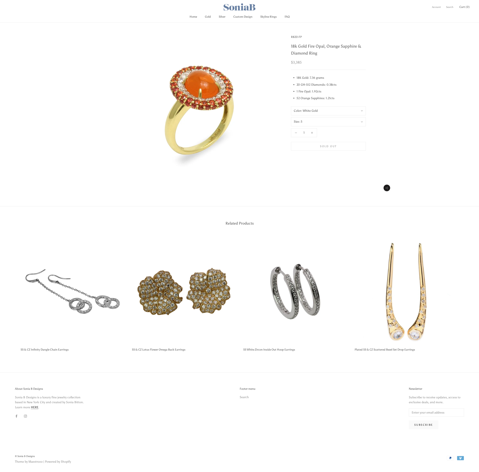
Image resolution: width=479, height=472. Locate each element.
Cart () (464, 7)
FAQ (287, 16)
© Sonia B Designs (25, 456)
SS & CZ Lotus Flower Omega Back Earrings (158, 349)
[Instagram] (25, 416)
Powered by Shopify (58, 461)
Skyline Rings (268, 16)
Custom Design (242, 16)
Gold (208, 16)
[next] (467, 294)
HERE (34, 407)
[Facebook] (16, 416)
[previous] (11, 294)
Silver (222, 16)
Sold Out (328, 146)
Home (193, 16)
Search (449, 7)
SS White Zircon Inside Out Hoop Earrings (269, 349)
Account (436, 7)
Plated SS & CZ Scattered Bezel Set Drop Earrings (385, 349)
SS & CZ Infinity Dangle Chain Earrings (45, 349)
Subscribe (423, 424)
